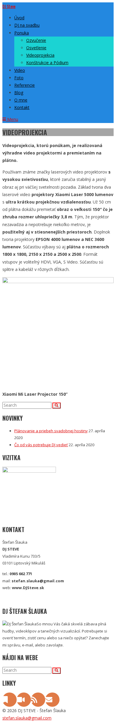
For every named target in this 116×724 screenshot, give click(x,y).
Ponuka (21, 33)
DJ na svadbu (27, 25)
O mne (20, 100)
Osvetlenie (36, 48)
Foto (18, 78)
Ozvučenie (36, 40)
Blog (18, 92)
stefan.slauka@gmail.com (26, 718)
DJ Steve (8, 6)
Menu (12, 119)
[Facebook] (9, 701)
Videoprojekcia (40, 55)
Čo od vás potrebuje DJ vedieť (41, 444)
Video (19, 70)
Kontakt (21, 107)
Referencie (24, 85)
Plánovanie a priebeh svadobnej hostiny (51, 430)
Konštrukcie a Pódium (47, 62)
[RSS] (38, 701)
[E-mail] (52, 701)
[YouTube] (24, 701)
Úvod (19, 17)
